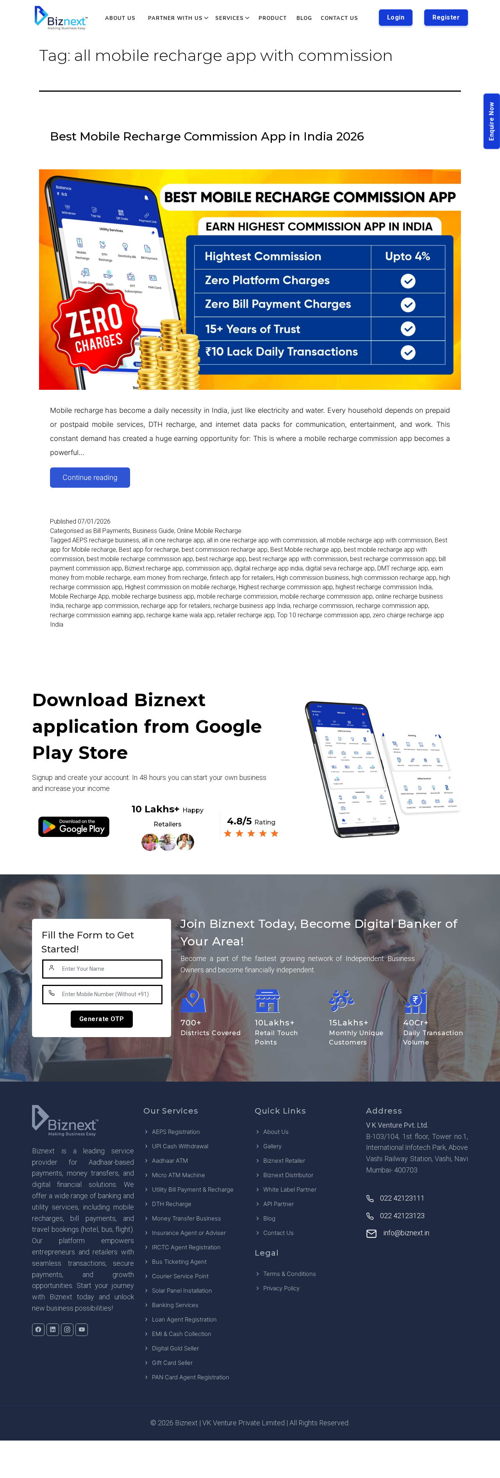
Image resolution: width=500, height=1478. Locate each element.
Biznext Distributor (288, 1175)
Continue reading (96, 480)
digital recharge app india (268, 568)
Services (229, 18)
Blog (304, 18)
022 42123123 (402, 1216)
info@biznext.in (406, 1233)
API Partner (278, 1204)
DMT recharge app (402, 568)
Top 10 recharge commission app (323, 615)
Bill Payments (111, 531)
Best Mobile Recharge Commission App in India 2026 (207, 136)
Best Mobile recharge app (305, 549)
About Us (120, 18)
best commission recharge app (225, 549)
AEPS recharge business (105, 540)
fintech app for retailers (241, 577)
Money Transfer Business (186, 1218)
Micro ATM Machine (178, 1175)
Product (273, 18)
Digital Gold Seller (175, 1348)
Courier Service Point (180, 1276)
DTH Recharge (171, 1204)
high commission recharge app (394, 577)
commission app (209, 568)
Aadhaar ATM (170, 1160)
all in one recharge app (173, 540)
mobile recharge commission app (326, 596)
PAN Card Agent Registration (190, 1377)
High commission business (312, 577)
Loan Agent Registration (184, 1319)
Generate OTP (101, 1019)
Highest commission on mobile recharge (180, 587)
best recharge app (221, 559)
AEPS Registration (176, 1131)
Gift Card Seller (172, 1362)
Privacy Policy (281, 1288)
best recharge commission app (393, 559)
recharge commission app (392, 605)
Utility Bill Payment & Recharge (193, 1189)
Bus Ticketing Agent (179, 1261)
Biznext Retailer (284, 1160)
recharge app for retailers (176, 605)
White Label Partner (289, 1189)
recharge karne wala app (180, 615)
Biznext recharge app (154, 568)
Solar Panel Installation (182, 1290)
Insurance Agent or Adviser (189, 1232)
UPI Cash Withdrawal (180, 1146)
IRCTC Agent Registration (186, 1247)
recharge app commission (102, 605)
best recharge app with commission (298, 559)
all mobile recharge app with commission (376, 540)
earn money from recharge (170, 577)
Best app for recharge (149, 549)
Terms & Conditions (289, 1273)
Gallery (272, 1146)
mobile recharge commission (237, 596)
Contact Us (339, 18)
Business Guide (153, 531)
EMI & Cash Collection (181, 1334)
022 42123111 (402, 1198)
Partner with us (175, 18)
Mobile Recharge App (79, 596)
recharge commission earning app (97, 615)
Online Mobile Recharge (209, 531)
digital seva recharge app (340, 568)
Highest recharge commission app (286, 587)
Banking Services (175, 1305)
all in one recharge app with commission (262, 540)
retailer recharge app (245, 615)
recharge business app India (251, 605)
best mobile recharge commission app (140, 559)
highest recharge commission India (384, 587)
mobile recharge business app (153, 596)
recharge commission (323, 605)
